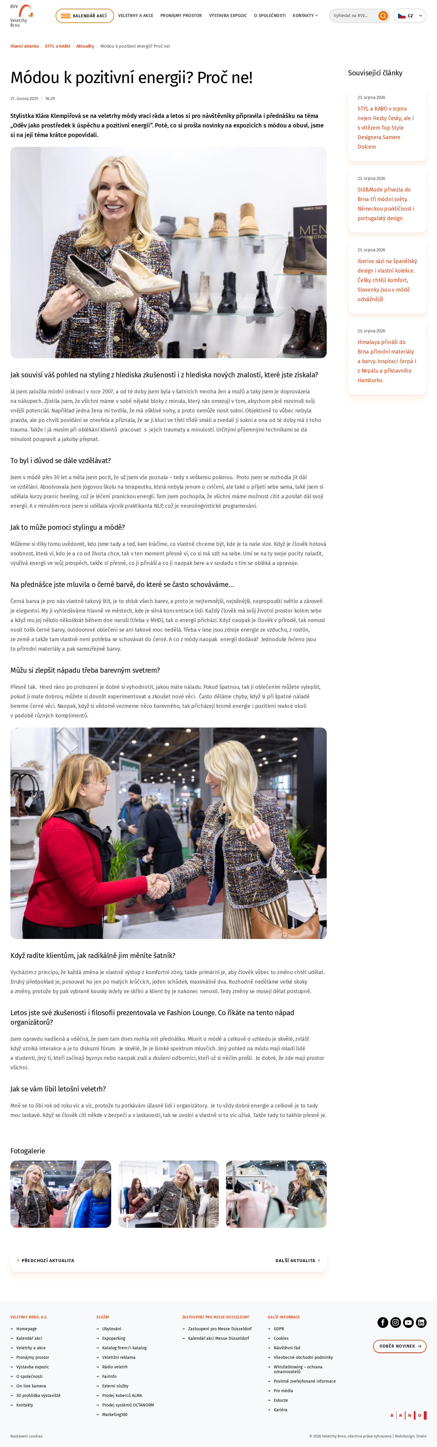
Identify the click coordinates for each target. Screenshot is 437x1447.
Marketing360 (115, 1414)
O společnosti (270, 15)
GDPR (279, 1329)
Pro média (283, 1391)
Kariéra (280, 1410)
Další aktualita (295, 1260)
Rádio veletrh (115, 1367)
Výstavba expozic (228, 15)
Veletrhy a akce (135, 15)
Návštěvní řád (287, 1348)
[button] (410, 16)
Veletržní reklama (119, 1357)
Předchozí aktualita (48, 1260)
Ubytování (111, 1329)
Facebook (383, 1322)
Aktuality (85, 46)
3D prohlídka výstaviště (38, 1395)
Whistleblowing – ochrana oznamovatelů (298, 1369)
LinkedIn (421, 1322)
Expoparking (113, 1338)
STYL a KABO (57, 46)
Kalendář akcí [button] (90, 15)
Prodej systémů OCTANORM (128, 1405)
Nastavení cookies (26, 1436)
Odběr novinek (397, 1346)
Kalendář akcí (29, 1338)
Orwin (421, 1436)
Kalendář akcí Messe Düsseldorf (218, 1338)
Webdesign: (405, 1436)
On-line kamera (31, 1386)
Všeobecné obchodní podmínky (303, 1357)
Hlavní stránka (24, 46)
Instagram (395, 1322)
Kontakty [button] (303, 15)
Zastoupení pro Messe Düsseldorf (220, 1329)
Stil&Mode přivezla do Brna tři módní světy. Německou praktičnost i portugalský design (386, 204)
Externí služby (115, 1386)
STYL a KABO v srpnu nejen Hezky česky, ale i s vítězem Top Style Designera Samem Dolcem (386, 127)
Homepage (26, 1329)
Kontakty (24, 1405)
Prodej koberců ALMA (122, 1395)
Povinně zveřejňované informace (305, 1381)
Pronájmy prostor (181, 15)
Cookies (281, 1338)
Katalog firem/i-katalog (124, 1348)
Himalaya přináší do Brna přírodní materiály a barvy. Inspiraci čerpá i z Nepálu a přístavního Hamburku (387, 361)
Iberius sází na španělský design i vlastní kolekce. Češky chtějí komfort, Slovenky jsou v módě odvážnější (387, 280)
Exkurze (281, 1400)
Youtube (408, 1322)
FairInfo (109, 1376)
